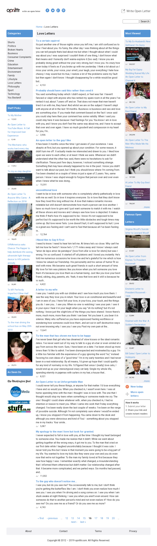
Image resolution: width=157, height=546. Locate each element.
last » (83, 521)
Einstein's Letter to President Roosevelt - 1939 (136, 293)
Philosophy (14, 86)
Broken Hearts (15, 49)
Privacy (133, 531)
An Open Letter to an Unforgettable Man (59, 381)
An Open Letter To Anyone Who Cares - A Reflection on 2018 (19, 198)
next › (74, 521)
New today (137, 386)
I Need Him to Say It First (50, 239)
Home (39, 26)
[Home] (13, 10)
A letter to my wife (46, 289)
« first (41, 518)
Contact (63, 531)
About (28, 531)
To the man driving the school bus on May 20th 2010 (20, 326)
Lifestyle (12, 79)
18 (101, 518)
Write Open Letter (138, 11)
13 (72, 518)
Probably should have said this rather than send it (64, 90)
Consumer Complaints (19, 57)
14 (78, 518)
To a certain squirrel (47, 40)
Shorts (11, 42)
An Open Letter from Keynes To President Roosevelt (135, 260)
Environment (14, 71)
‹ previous (52, 518)
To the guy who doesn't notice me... (56, 481)
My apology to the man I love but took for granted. (65, 431)
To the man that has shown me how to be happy (63, 335)
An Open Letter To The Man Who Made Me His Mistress (136, 144)
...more (146, 207)
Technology (14, 93)
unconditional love (46, 190)
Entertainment (15, 68)
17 (95, 518)
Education (13, 64)
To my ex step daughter (19, 171)
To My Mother (15, 115)
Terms (98, 531)
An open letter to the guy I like (53, 140)
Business (13, 53)
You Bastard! (14, 97)
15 (84, 518)
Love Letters (14, 82)
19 (107, 518)
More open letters (137, 394)
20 (113, 518)
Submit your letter (137, 406)
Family (11, 75)
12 (66, 518)
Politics (12, 46)
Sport (10, 90)
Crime (11, 60)
